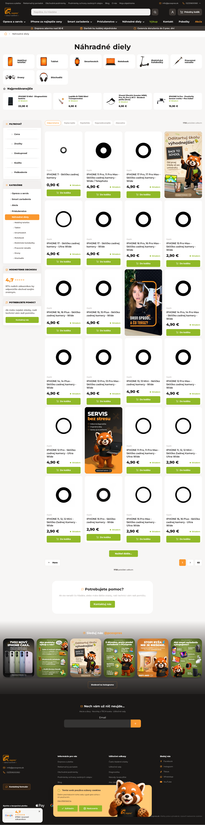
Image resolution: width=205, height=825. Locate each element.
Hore (55, 562)
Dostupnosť (20, 153)
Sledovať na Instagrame (102, 685)
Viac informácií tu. (64, 801)
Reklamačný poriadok (33, 3)
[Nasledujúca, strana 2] (190, 562)
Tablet (17, 228)
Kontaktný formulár (18, 787)
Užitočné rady (115, 767)
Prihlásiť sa (136, 723)
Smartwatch (20, 233)
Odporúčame (53, 123)
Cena (17, 134)
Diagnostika (114, 772)
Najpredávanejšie (103, 123)
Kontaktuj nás (22, 320)
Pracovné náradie (23, 248)
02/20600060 (13, 772)
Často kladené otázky (118, 762)
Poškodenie (20, 172)
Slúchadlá (19, 258)
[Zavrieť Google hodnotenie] (39, 811)
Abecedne (120, 123)
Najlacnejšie (69, 123)
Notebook (19, 238)
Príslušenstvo (19, 211)
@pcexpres (113, 633)
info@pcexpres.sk (15, 767)
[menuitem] (14, 22)
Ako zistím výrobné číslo (120, 782)
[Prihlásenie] (172, 12)
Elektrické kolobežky (25, 243)
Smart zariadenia (21, 199)
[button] (7, 199)
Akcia (15, 205)
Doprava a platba (13, 3)
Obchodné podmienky (55, 3)
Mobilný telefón (22, 223)
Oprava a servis (20, 193)
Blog (107, 3)
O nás (114, 3)
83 (198, 562)
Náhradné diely (20, 217)
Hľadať (155, 12)
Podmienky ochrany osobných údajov (85, 3)
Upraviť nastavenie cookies (191, 816)
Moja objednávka (127, 3)
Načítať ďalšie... (123, 553)
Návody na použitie (117, 777)
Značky (18, 143)
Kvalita (18, 162)
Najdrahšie (85, 123)
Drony (17, 253)
